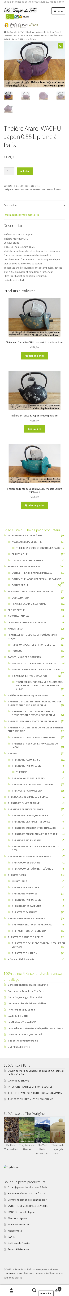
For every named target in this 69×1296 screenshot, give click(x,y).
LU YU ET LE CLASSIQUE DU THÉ (25, 1034)
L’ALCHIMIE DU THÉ (18, 1015)
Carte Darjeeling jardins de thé (25, 997)
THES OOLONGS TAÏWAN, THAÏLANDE (32, 868)
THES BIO (13, 753)
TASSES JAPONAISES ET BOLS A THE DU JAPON (37, 669)
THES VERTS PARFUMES (24, 912)
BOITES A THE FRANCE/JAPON (24, 566)
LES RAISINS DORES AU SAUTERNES (27, 622)
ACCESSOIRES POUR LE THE (27, 541)
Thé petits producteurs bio (23, 1040)
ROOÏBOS (17, 650)
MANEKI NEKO (15, 628)
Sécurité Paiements (18, 1249)
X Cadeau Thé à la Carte (21, 959)
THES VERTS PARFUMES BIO (27, 790)
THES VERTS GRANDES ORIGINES (25, 937)
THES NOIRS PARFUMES (24, 893)
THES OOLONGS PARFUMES (27, 905)
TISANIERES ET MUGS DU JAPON (29, 675)
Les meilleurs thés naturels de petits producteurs (35, 1028)
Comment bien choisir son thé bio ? (27, 1003)
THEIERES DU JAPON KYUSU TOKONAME (33, 737)
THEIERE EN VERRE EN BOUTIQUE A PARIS (38, 547)
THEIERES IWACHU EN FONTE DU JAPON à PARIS (26, 35)
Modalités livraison (18, 1224)
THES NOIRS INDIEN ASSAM (26, 840)
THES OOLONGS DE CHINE (26, 862)
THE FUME (21, 772)
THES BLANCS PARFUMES (25, 887)
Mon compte (15, 1230)
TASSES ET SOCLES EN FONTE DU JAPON (34, 663)
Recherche (34, 1290)
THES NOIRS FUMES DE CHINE (23, 803)
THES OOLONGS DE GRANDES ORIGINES (29, 856)
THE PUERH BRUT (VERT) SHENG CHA (32, 924)
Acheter (24, 171)
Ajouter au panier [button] (34, 355)
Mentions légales (17, 1218)
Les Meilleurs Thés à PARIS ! (23, 1022)
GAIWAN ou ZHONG (18, 616)
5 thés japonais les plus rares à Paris (28, 984)
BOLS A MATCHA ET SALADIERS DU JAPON (30, 591)
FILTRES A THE (19, 554)
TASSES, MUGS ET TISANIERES (24, 657)
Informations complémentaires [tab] (21, 214)
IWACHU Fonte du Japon (21, 1009)
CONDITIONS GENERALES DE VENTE (28, 1205)
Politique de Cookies (19, 1243)
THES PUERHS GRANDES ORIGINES (26, 918)
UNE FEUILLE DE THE (19, 1046)
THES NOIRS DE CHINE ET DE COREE (31, 821)
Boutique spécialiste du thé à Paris (43, 32)
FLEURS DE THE (16, 610)
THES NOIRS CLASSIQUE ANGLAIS (30, 815)
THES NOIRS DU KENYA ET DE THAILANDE (34, 827)
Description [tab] (10, 205)
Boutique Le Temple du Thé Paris (26, 991)
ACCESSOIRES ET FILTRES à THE (25, 535)
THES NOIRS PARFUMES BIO (27, 765)
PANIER (12, 1236)
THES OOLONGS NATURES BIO (28, 778)
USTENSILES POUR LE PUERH (27, 560)
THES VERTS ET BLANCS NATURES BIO (32, 784)
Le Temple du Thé (15, 32)
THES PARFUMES (17, 874)
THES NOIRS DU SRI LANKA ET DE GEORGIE (34, 834)
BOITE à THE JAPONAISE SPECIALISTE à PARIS (36, 579)
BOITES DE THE (20, 585)
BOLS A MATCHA (20, 597)
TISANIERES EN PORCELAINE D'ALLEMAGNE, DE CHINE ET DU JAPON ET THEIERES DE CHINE (39, 685)
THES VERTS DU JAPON (24, 953)
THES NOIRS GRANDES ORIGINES (25, 809)
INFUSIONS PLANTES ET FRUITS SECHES (33, 644)
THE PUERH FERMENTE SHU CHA (29, 930)
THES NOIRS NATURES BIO (26, 759)
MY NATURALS (19, 881)
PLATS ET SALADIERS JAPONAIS (29, 603)
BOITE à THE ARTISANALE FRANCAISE (32, 572)
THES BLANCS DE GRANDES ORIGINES (28, 796)
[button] (60, 45)
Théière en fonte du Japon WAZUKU (28, 695)
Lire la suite (34, 428)
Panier (53, 1287)
